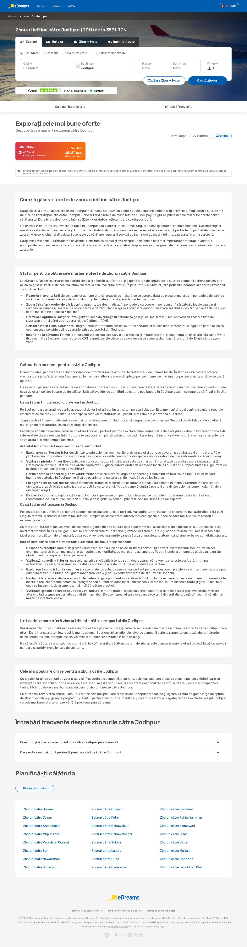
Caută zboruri (207, 80)
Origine (27, 63)
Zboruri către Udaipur (107, 809)
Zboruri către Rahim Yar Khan (181, 817)
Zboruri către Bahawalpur (110, 826)
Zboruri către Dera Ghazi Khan (182, 867)
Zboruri (41, 6)
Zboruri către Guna (105, 859)
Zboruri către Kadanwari (177, 826)
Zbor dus (222, 135)
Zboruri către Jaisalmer (177, 809)
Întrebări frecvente (178, 107)
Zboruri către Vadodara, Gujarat (46, 842)
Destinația (87, 63)
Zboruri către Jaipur (37, 817)
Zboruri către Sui (35, 851)
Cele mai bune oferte (70, 107)
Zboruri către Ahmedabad (41, 826)
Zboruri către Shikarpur (40, 867)
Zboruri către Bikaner (38, 809)
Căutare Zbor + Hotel (164, 80)
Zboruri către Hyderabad (109, 867)
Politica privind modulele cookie (125, 911)
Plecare (147, 63)
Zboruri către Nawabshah (41, 859)
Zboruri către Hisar (173, 834)
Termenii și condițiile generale (88, 911)
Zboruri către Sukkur (106, 842)
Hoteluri (57, 6)
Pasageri (212, 63)
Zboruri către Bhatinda (176, 859)
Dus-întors (179, 63)
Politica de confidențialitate (160, 911)
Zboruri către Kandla (106, 851)
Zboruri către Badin (174, 842)
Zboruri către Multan (175, 851)
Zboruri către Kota (105, 817)
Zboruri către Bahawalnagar (112, 834)
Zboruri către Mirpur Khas (41, 834)
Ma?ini (71, 6)
